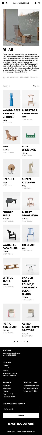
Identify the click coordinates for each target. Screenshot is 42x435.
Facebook (6, 368)
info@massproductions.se (11, 353)
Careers (5, 391)
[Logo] (21, 3)
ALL (4, 77)
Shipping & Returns (9, 397)
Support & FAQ (8, 394)
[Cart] (39, 3)
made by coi (11, 431)
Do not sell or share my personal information (10, 374)
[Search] (6, 3)
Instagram (6, 365)
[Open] (3, 3)
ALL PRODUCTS (12, 77)
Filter (34, 86)
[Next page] (27, 342)
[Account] (35, 3)
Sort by (5, 86)
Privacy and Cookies (30, 391)
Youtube (5, 371)
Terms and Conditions (31, 388)
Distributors (7, 388)
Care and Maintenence (31, 385)
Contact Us (6, 385)
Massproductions (29, 431)
